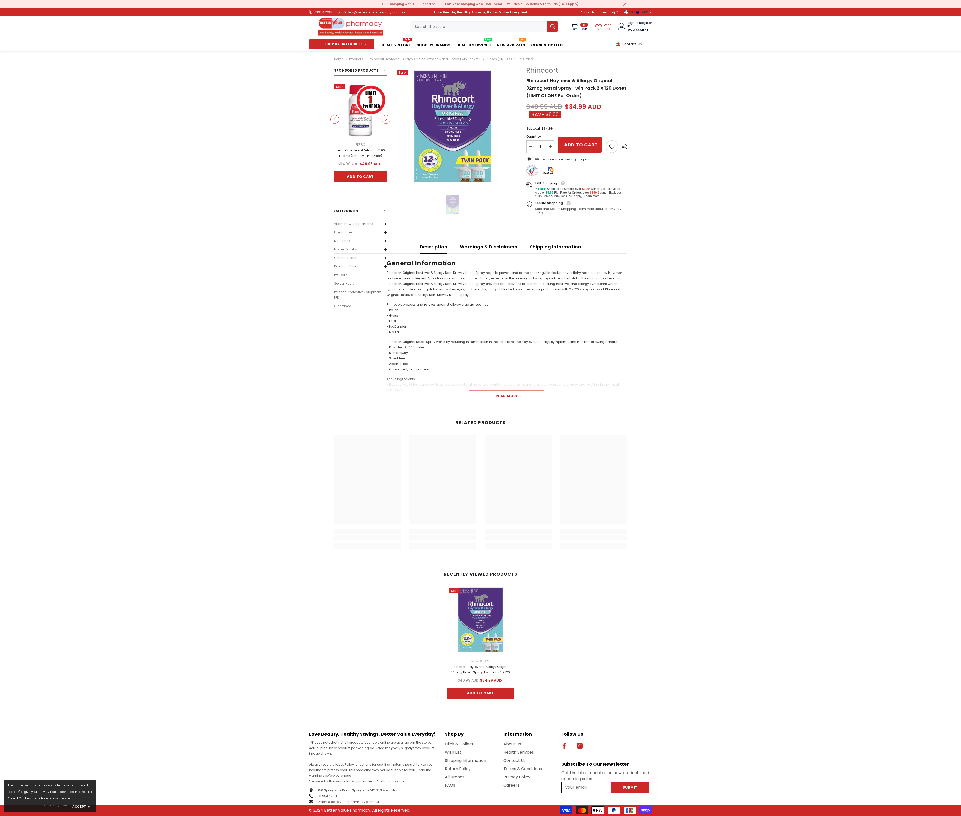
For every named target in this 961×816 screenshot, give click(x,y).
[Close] (539, 349)
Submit (480, 452)
